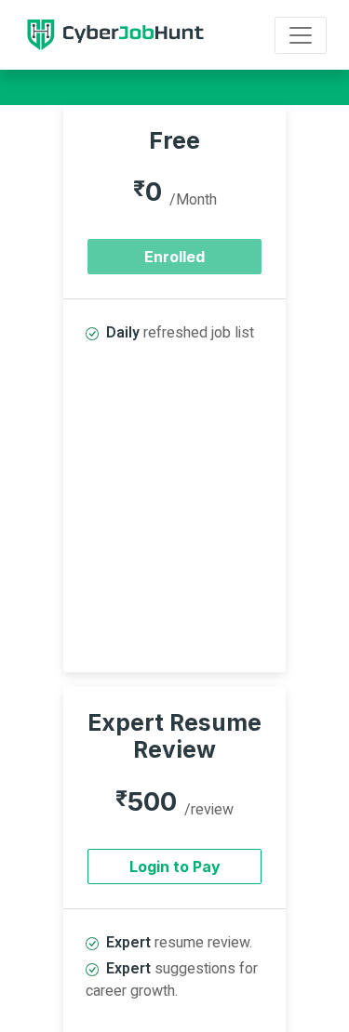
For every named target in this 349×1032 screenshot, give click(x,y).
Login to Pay (175, 866)
